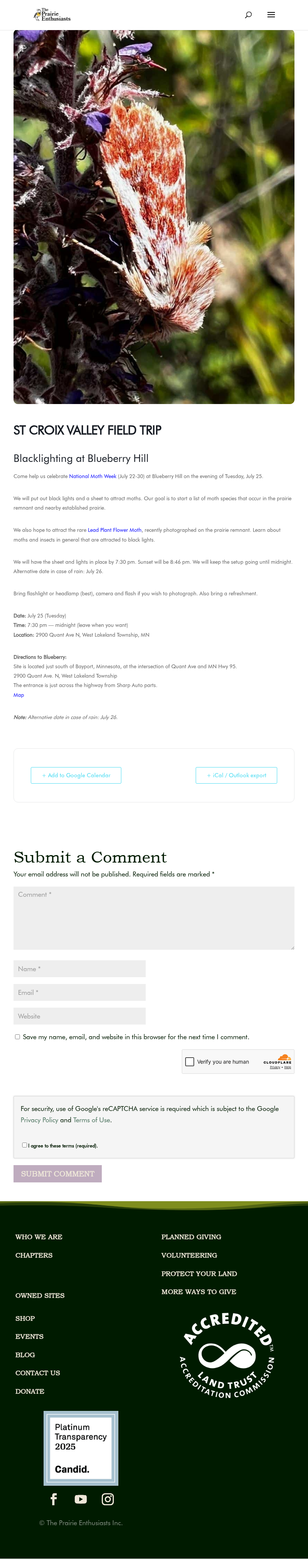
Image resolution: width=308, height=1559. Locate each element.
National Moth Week (92, 476)
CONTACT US (37, 1373)
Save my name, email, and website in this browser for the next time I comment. (136, 1037)
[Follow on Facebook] (54, 1499)
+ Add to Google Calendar (76, 775)
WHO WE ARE (38, 1237)
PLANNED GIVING (191, 1237)
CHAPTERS (34, 1255)
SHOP (25, 1318)
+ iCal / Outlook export (236, 775)
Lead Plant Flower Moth (115, 530)
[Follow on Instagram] (108, 1499)
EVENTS (29, 1336)
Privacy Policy (39, 1120)
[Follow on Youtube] (81, 1499)
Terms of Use (91, 1120)
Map (19, 695)
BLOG (25, 1355)
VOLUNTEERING (189, 1255)
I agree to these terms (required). (63, 1146)
